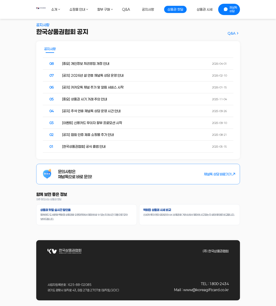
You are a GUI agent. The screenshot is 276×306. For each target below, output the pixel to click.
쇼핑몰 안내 (77, 9)
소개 (54, 9)
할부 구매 (103, 9)
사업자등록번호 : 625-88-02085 (69, 284)
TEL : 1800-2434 (215, 284)
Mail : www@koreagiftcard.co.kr (201, 290)
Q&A (126, 9)
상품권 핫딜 (175, 9)
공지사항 (148, 9)
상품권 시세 (205, 9)
